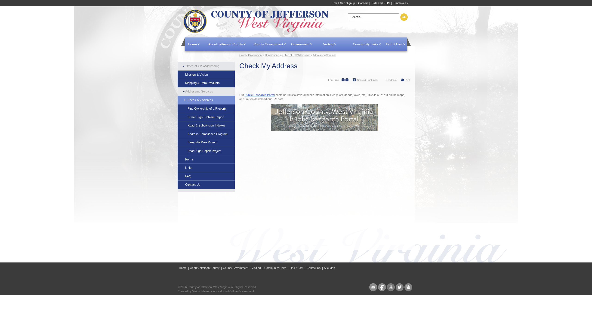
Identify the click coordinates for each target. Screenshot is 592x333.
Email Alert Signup (343, 3)
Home (256, 21)
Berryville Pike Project (202, 142)
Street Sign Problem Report (206, 117)
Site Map (329, 268)
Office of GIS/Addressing (202, 66)
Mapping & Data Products (202, 83)
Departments (272, 55)
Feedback (391, 80)
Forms (189, 159)
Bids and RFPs (381, 3)
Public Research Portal (260, 95)
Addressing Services (199, 91)
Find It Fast (394, 44)
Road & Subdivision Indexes (206, 125)
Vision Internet (201, 291)
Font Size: (333, 80)
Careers (363, 3)
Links (188, 168)
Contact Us (192, 184)
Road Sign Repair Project (204, 151)
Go (404, 17)
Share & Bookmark (367, 80)
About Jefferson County (225, 44)
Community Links (365, 44)
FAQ (188, 176)
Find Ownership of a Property (207, 108)
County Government (268, 44)
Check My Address (200, 100)
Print (407, 80)
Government (300, 44)
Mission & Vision (196, 74)
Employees (401, 3)
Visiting (328, 44)
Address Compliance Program (208, 134)
